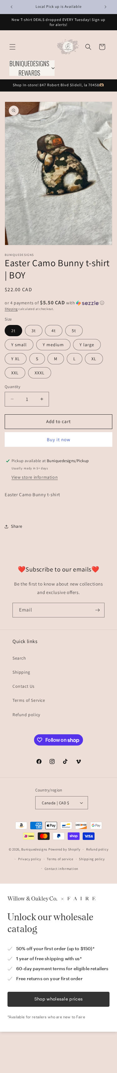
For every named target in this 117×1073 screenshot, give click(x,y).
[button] (12, 47)
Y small (19, 344)
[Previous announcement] (11, 7)
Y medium (53, 344)
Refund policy (26, 714)
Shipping (11, 309)
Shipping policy (92, 859)
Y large (87, 344)
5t (74, 330)
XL (93, 359)
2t (13, 330)
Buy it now (59, 439)
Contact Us (23, 686)
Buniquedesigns (34, 849)
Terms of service (60, 859)
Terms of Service (28, 700)
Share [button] (16, 526)
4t (53, 330)
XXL (15, 373)
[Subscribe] (97, 610)
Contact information (61, 868)
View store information (35, 477)
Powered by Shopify (64, 849)
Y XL (15, 359)
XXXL (40, 373)
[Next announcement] (105, 7)
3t (34, 330)
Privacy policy (29, 859)
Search (19, 658)
